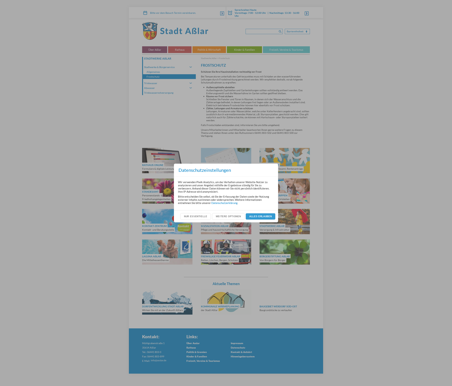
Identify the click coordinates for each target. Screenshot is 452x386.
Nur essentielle (195, 216)
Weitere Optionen (228, 216)
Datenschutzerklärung (224, 202)
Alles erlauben (260, 216)
